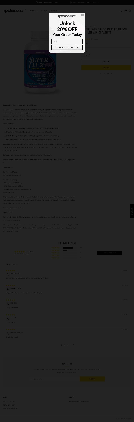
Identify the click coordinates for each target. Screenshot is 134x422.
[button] (82, 15)
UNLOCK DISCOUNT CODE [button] (67, 47)
